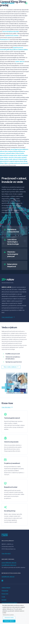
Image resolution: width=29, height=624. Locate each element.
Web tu (6, 163)
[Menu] (26, 3)
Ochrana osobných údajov (9, 603)
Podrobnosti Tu (5, 39)
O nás (3, 596)
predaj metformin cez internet (19, 163)
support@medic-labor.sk (9, 562)
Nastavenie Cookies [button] (8, 614)
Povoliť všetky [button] (9, 621)
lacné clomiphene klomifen (10, 31)
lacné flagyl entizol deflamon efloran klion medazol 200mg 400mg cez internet (14, 151)
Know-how (5, 593)
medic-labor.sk (19, 61)
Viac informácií (6, 553)
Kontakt (4, 599)
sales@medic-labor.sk (8, 576)
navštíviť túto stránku (12, 35)
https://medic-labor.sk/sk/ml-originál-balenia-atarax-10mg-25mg (14, 161)
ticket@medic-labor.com (9, 565)
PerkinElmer (21, 208)
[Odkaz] (8, 3)
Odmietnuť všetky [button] (9, 617)
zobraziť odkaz (10, 153)
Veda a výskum (6, 587)
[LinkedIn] (2, 581)
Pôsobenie (5, 590)
